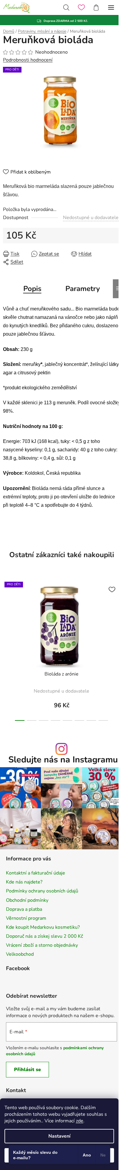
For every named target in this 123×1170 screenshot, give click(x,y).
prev (6, 611)
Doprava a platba (24, 909)
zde (79, 1121)
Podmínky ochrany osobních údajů (42, 891)
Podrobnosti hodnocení (28, 60)
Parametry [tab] (82, 288)
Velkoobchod (20, 954)
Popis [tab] (32, 288)
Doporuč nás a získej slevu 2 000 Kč (44, 936)
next (117, 611)
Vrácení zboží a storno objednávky (42, 945)
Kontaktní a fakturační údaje (35, 873)
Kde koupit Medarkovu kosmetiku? (43, 927)
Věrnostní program (26, 918)
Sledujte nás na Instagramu (63, 760)
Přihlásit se (27, 1069)
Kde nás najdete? (24, 882)
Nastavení (59, 1136)
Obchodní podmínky (27, 900)
